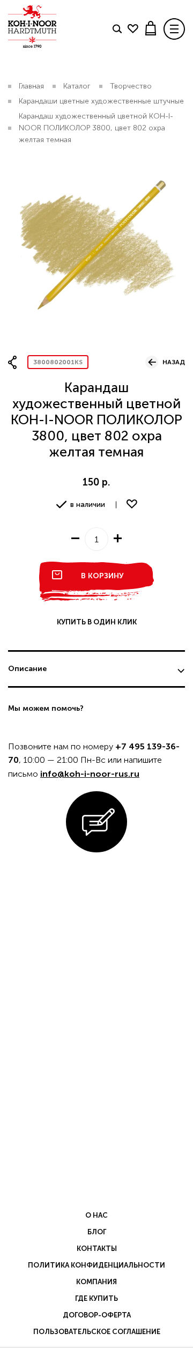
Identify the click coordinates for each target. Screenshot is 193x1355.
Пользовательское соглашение (96, 1332)
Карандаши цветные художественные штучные (101, 101)
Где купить (96, 1298)
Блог (96, 1232)
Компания (96, 1282)
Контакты (97, 1248)
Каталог (77, 86)
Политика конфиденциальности (96, 1265)
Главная (31, 86)
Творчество (131, 86)
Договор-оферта (97, 1315)
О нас (96, 1215)
